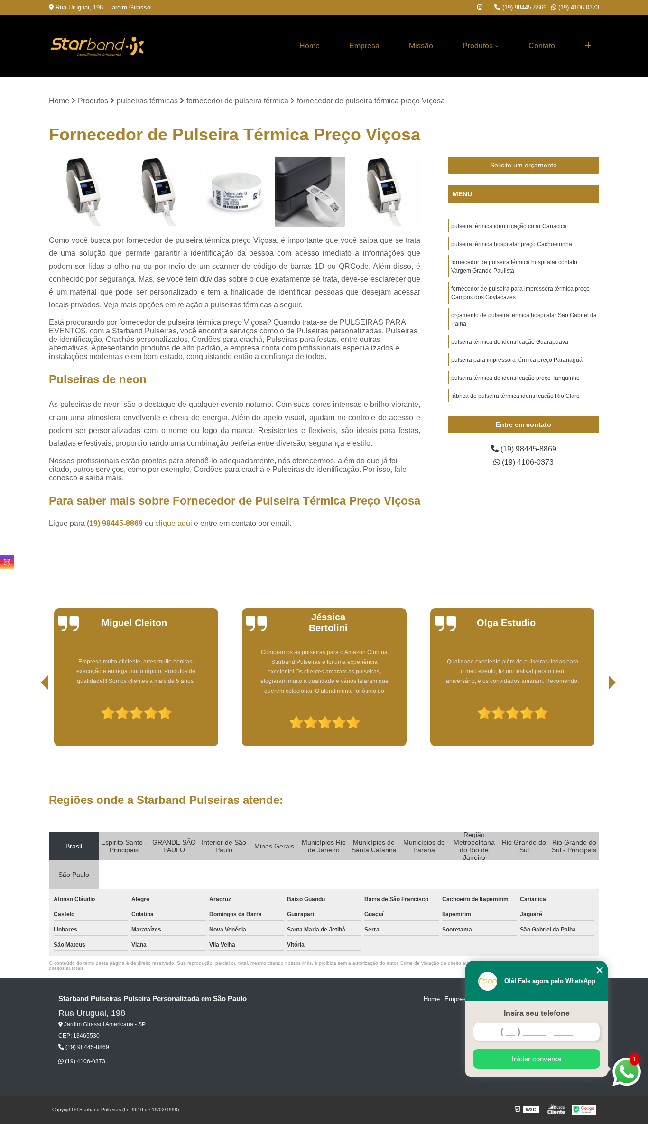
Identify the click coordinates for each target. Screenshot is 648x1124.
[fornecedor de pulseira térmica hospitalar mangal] (385, 192)
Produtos (478, 46)
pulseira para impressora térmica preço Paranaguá (517, 360)
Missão (421, 46)
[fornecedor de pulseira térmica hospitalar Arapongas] (84, 192)
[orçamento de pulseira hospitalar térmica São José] (310, 192)
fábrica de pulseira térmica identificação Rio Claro (515, 396)
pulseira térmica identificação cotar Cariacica (509, 226)
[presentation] (31, 719)
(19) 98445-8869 (523, 7)
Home (309, 46)
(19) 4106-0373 (577, 7)
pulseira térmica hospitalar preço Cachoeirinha (511, 244)
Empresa (364, 46)
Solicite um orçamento (523, 165)
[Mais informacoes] (588, 46)
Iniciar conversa (536, 1059)
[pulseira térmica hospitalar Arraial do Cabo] (159, 192)
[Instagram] (479, 7)
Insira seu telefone (537, 1013)
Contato (541, 46)
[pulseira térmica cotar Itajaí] (234, 192)
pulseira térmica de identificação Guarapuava (509, 342)
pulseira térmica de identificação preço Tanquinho (515, 378)
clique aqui (173, 523)
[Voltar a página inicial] (96, 46)
